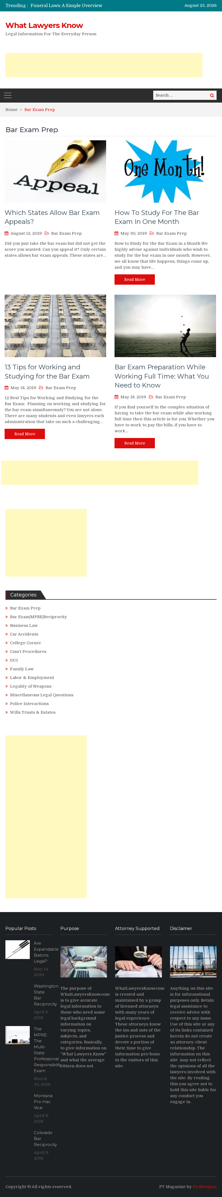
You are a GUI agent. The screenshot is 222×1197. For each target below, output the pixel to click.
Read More (134, 279)
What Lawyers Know (44, 25)
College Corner (25, 642)
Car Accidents (24, 634)
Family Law (22, 668)
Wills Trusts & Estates (33, 712)
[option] (81, 6)
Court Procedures (28, 651)
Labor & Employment (32, 677)
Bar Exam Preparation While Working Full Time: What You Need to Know (162, 376)
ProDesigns (205, 1186)
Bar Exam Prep (66, 233)
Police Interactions (29, 703)
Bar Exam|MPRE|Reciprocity (38, 616)
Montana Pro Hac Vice (43, 1101)
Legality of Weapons (30, 686)
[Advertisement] (104, 65)
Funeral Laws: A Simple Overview (66, 5)
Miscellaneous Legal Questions (41, 695)
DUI (14, 660)
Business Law (24, 625)
